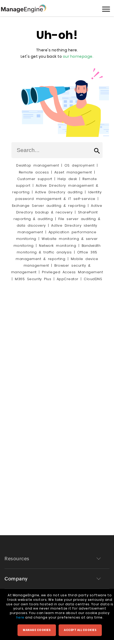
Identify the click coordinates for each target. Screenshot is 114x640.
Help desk (67, 179)
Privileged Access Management (72, 272)
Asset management (73, 172)
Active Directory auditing (59, 192)
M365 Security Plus (33, 279)
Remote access (34, 172)
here (20, 617)
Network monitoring (57, 245)
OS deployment (79, 165)
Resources (17, 558)
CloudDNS (93, 279)
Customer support (34, 179)
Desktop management (37, 165)
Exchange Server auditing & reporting (50, 205)
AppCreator (67, 279)
